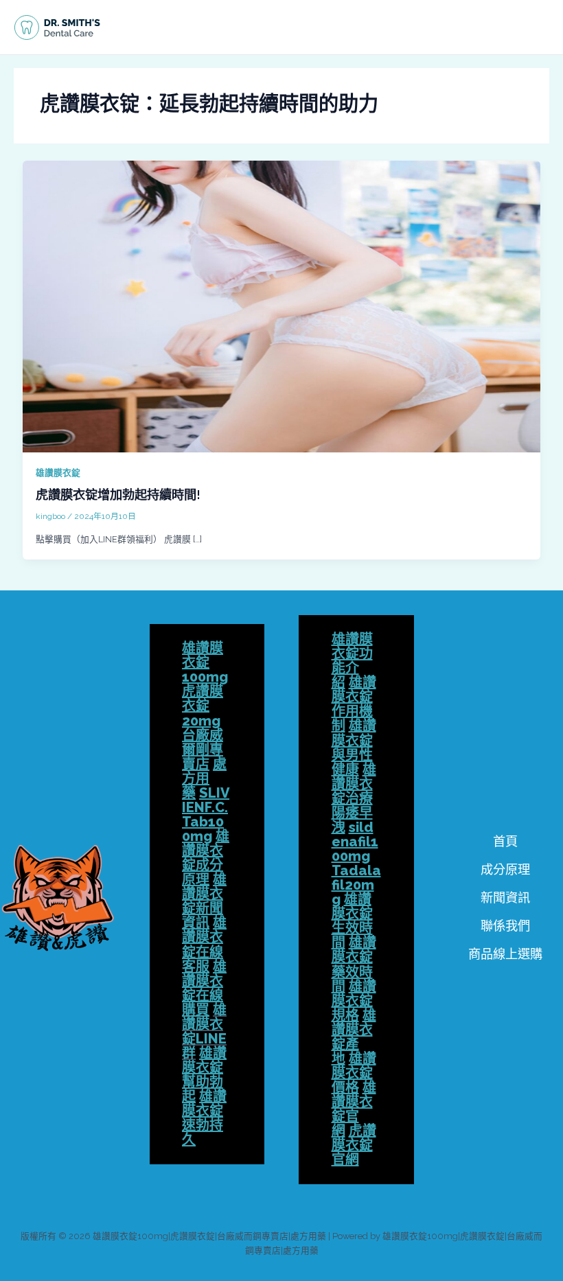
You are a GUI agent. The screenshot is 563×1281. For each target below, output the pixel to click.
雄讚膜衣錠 (58, 473)
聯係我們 (505, 926)
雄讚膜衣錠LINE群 (204, 1031)
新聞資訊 (505, 897)
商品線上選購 (505, 954)
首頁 (505, 841)
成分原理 (505, 869)
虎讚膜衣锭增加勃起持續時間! (118, 494)
